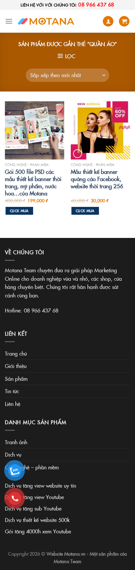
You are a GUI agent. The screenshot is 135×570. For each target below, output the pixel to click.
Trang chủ (16, 353)
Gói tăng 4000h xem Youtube (38, 531)
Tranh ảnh (16, 441)
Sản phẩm (16, 378)
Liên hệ (12, 403)
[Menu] (9, 21)
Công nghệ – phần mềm (32, 467)
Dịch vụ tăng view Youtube (34, 496)
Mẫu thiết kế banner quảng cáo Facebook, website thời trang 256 (97, 179)
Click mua (19, 210)
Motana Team (67, 561)
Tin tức (12, 390)
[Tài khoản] (108, 21)
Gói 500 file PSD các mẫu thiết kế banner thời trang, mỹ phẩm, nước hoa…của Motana (33, 182)
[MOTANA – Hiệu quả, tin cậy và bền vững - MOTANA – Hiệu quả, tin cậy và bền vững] (47, 21)
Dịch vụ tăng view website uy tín (40, 485)
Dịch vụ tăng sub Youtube (33, 508)
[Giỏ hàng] (124, 21)
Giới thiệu (16, 365)
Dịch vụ (13, 454)
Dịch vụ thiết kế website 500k (37, 519)
